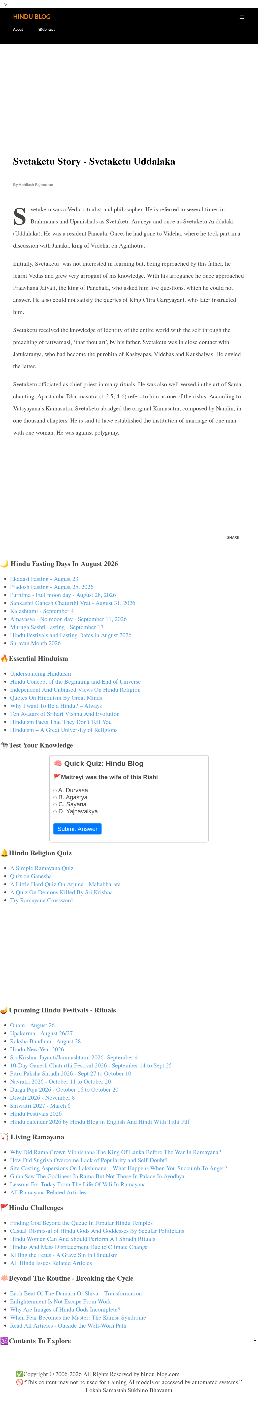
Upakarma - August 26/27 (41, 1033)
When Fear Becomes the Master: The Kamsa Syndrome (78, 1317)
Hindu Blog (31, 17)
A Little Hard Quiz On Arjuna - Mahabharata (65, 884)
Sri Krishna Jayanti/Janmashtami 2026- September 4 (74, 1057)
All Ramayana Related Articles (48, 1192)
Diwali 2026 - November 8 (42, 1097)
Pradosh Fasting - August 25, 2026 (51, 587)
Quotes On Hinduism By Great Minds (56, 697)
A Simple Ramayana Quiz (42, 868)
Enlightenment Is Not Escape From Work (60, 1301)
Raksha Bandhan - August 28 (45, 1041)
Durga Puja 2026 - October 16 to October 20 (64, 1089)
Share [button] (233, 538)
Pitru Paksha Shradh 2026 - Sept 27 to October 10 (70, 1073)
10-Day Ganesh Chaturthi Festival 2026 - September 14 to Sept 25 (91, 1065)
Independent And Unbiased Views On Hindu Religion (75, 689)
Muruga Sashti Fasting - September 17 (57, 627)
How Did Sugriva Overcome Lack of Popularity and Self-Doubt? (89, 1160)
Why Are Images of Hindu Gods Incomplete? (65, 1309)
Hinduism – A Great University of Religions (63, 730)
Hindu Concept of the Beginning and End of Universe (75, 681)
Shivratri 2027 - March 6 (40, 1105)
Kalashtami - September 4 (42, 611)
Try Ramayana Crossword (41, 900)
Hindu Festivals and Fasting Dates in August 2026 (71, 635)
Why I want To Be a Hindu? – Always (56, 706)
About (18, 29)
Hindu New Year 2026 (37, 1049)
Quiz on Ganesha (31, 876)
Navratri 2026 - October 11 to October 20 (60, 1081)
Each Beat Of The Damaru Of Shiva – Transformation (76, 1293)
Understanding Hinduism (40, 673)
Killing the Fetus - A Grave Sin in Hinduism (64, 1255)
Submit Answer (77, 828)
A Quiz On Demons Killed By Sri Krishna (61, 892)
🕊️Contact (46, 29)
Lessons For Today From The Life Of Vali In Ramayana (78, 1184)
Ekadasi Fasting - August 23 (44, 579)
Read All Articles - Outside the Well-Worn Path (68, 1325)
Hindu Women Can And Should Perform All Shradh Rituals (82, 1239)
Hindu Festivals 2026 (36, 1113)
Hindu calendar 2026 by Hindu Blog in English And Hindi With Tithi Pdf (99, 1121)
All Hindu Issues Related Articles (51, 1263)
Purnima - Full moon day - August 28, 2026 (63, 595)
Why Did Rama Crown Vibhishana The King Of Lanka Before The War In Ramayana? (115, 1152)
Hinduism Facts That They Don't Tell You (61, 722)
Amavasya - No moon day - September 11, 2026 (68, 619)
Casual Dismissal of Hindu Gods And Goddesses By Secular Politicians (97, 1231)
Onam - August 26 (32, 1025)
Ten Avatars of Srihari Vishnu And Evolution (65, 714)
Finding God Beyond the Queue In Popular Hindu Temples (81, 1223)
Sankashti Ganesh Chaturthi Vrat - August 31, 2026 (72, 603)
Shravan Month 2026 (35, 643)
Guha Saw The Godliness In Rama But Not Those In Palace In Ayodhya (97, 1176)
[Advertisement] (129, 87)
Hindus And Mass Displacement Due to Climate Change (79, 1247)
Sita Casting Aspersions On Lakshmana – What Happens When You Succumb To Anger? (118, 1168)
